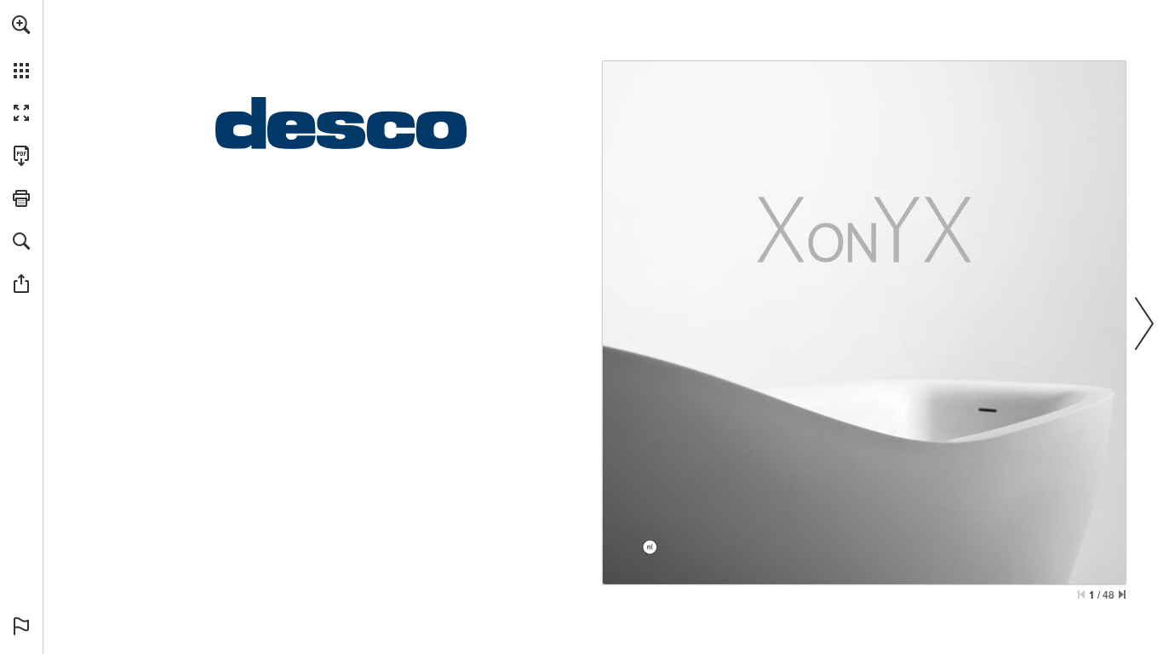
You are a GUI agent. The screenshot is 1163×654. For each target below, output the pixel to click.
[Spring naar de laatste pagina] (1122, 594)
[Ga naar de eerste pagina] (1081, 594)
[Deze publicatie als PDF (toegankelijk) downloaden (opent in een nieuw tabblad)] (21, 156)
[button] (21, 24)
